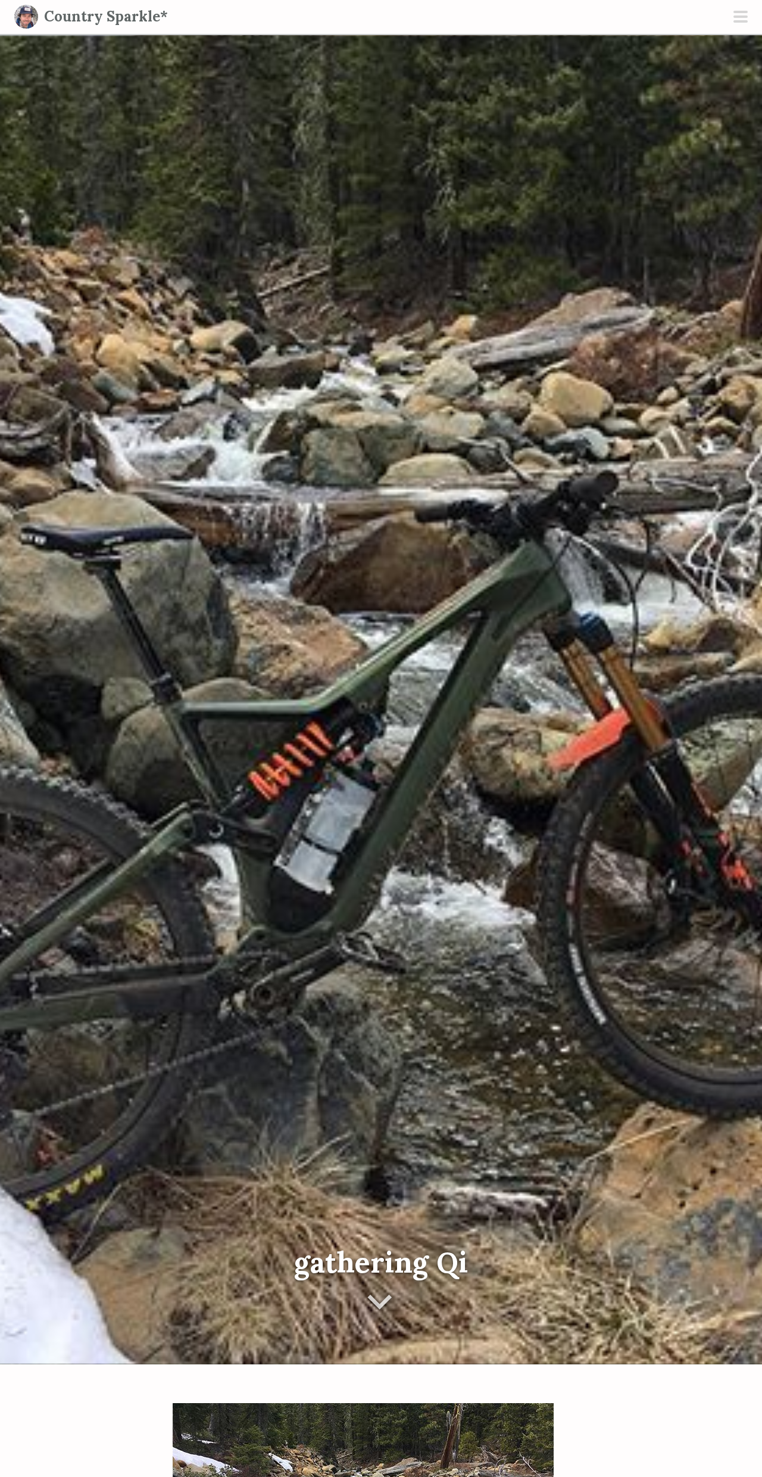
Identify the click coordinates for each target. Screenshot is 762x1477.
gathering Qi (381, 1262)
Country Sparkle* (106, 16)
